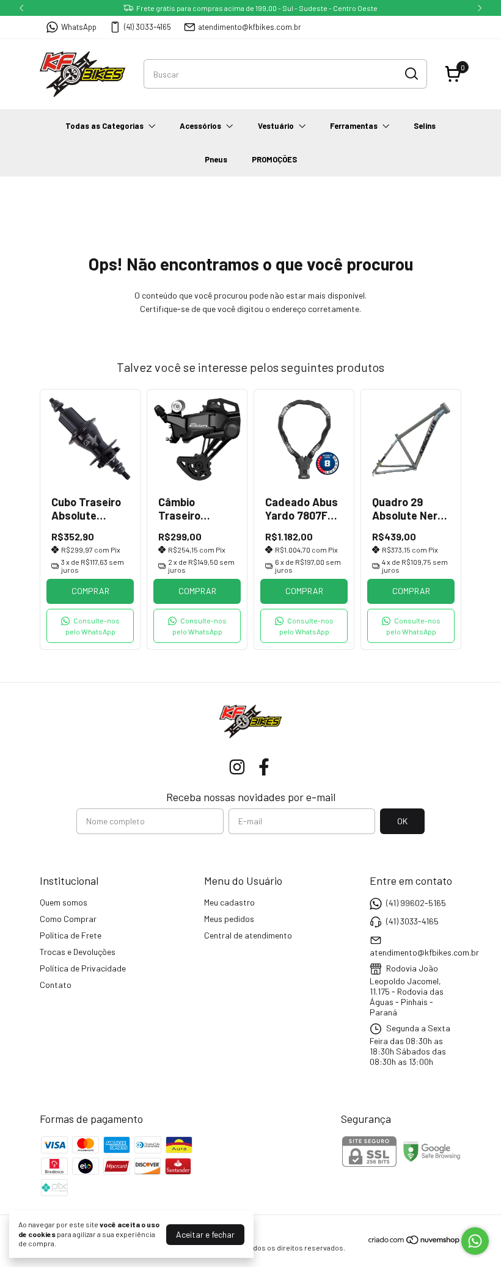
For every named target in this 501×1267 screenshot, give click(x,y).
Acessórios (200, 126)
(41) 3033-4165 (147, 27)
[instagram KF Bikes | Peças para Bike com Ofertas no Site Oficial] (237, 766)
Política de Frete (70, 935)
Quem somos (63, 902)
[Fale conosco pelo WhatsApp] (475, 1241)
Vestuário (276, 126)
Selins (425, 126)
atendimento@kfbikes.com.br (249, 27)
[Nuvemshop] (414, 1241)
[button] (90, 626)
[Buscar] (410, 73)
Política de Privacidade (83, 968)
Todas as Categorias (104, 126)
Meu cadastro (229, 902)
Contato (55, 984)
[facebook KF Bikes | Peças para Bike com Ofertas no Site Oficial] (263, 766)
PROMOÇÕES (274, 159)
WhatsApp (79, 27)
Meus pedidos (229, 918)
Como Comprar (68, 918)
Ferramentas (354, 126)
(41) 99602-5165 (416, 903)
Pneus (216, 159)
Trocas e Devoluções (77, 951)
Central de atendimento (248, 935)
